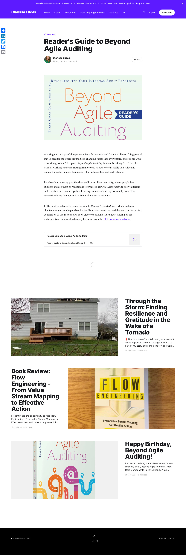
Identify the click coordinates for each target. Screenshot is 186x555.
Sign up (95, 541)
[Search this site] (144, 12)
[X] (94, 536)
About (57, 12)
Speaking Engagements (92, 12)
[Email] (3, 52)
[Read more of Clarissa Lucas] (48, 59)
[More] (124, 13)
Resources (70, 12)
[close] (183, 3)
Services (113, 12)
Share (137, 59)
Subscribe (167, 12)
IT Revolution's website (117, 219)
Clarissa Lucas (23, 12)
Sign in (152, 12)
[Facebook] (3, 46)
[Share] (3, 30)
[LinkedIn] (3, 36)
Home (47, 12)
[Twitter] (3, 41)
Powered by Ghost (167, 538)
